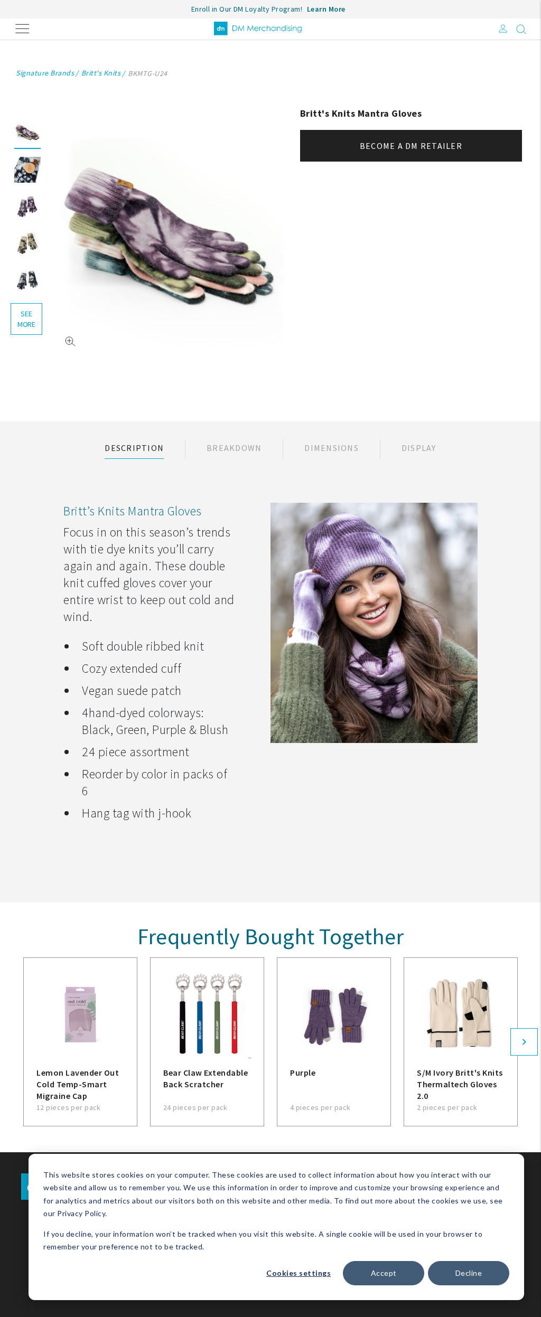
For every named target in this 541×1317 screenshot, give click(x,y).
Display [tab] (419, 448)
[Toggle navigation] (22, 27)
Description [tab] (134, 448)
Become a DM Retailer (411, 145)
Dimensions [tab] (331, 448)
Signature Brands (45, 73)
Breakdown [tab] (234, 448)
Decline (468, 1272)
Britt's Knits (101, 73)
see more (26, 319)
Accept (384, 1272)
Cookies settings (298, 1272)
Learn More (326, 9)
